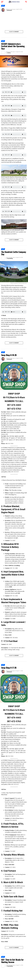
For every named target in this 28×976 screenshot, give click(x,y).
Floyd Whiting (10, 258)
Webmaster (9, 10)
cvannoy (9, 52)
